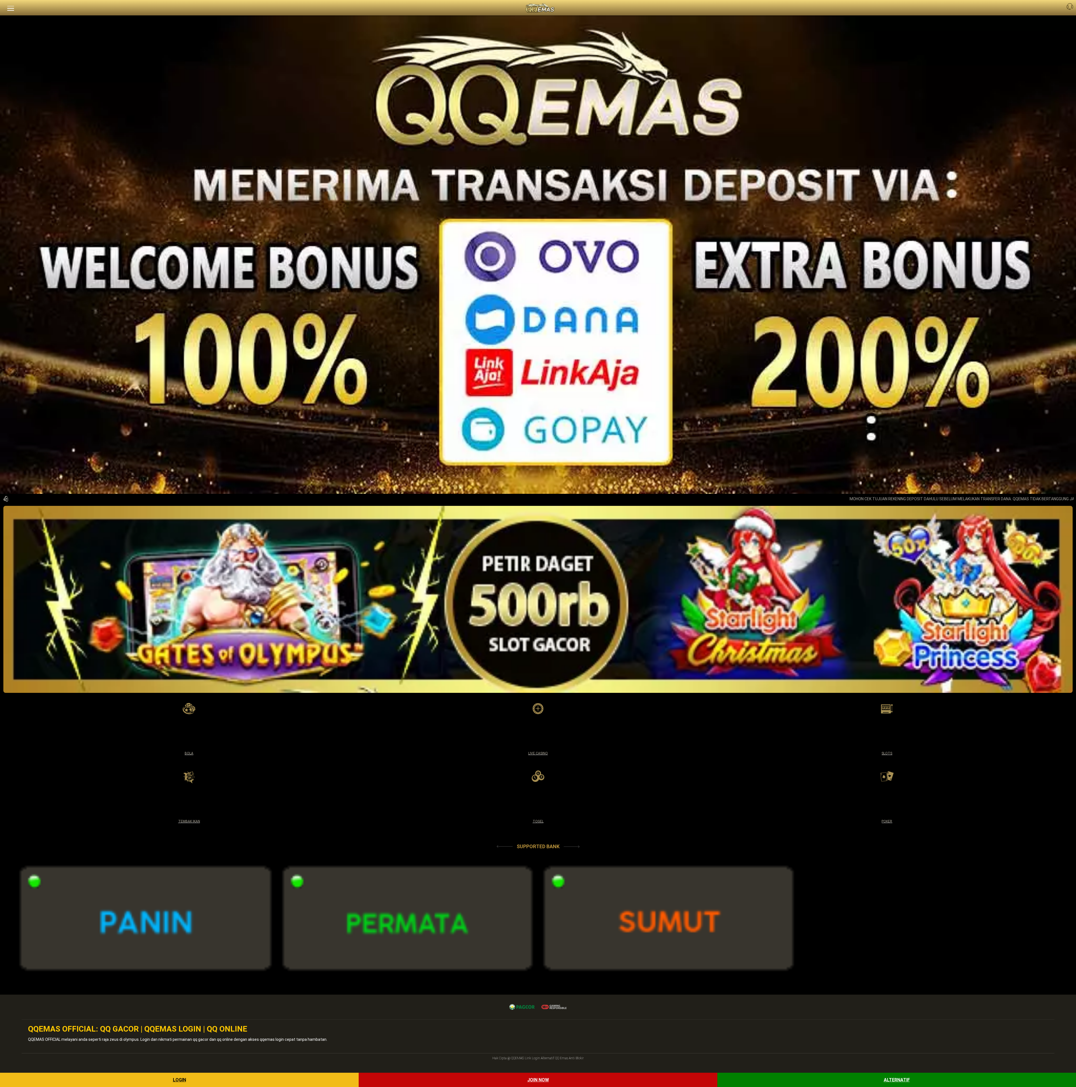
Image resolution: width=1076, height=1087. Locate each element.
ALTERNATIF (897, 1080)
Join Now (538, 1080)
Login (179, 1080)
